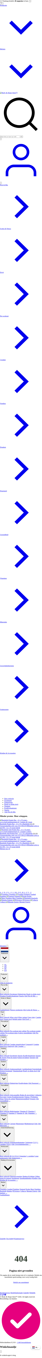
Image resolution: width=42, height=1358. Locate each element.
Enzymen (3, 1097)
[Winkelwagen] (1, 183)
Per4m (28, 1189)
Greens (9, 1097)
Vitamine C (32, 1111)
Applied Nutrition (13, 1189)
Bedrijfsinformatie (17, 1293)
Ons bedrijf (10, 1239)
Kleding (35, 1178)
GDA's (8, 1144)
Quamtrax (3, 1189)
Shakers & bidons (29, 1176)
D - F (6, 892)
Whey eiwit (14, 1017)
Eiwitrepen (8, 800)
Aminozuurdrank (15, 1069)
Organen (33, 1099)
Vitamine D (4, 1113)
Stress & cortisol (9, 1099)
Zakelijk (3, 1239)
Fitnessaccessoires (16, 1176)
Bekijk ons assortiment (21, 1282)
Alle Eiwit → (26, 1019)
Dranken (7, 806)
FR (5, 968)
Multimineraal (29, 1124)
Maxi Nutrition (35, 1189)
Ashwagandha (14, 1095)
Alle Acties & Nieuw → (31, 1010)
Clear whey (31, 1017)
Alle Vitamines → (31, 1113)
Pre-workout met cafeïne (18, 1031)
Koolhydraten (23, 1083)
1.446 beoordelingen (24, 1342)
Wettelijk (32, 1293)
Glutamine (22, 1156)
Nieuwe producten (16, 1010)
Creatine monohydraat (17, 1044)
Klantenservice (19, 1239)
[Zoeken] (2, 3)
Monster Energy (31, 1191)
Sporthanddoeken (26, 1178)
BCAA (12, 1156)
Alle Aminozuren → (15, 1158)
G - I (9, 892)
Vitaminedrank (18, 1071)
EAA (17, 1156)
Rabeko (9, 1191)
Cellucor (23, 1191)
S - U (25, 892)
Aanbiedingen (5, 1010)
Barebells (3, 1191)
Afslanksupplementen (17, 1142)
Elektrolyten (8, 802)
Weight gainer (17, 1019)
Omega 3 (27, 1097)
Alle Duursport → (34, 1083)
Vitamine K (20, 1113)
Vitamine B (23, 1111)
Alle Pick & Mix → (31, 996)
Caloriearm (28, 1142)
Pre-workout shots (11, 1033)
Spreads (32, 1057)
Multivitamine (14, 1111)
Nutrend (22, 1189)
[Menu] (1, 3)
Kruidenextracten (18, 1097)
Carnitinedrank (27, 1069)
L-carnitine (30, 1156)
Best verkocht (9, 799)
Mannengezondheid (22, 1099)
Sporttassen (15, 1178)
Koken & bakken (23, 1057)
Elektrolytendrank (6, 1071)
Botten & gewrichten (27, 1095)
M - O (17, 892)
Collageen (38, 1095)
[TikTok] (3, 1295)
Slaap (2, 1099)
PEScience (16, 1191)
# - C (1, 892)
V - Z (29, 892)
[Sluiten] (7, 946)
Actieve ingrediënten (25, 1033)
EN (5, 970)
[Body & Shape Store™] (9, 93)
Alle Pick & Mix (10, 812)
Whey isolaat (22, 1017)
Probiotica (34, 1097)
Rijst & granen (12, 1057)
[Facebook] (5, 1295)
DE (5, 967)
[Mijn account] (21, 181)
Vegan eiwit (8, 1019)
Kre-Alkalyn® (9, 1046)
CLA (34, 1142)
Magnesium (20, 1124)
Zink (35, 1124)
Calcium (13, 1124)
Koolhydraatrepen (10, 808)
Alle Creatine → (20, 1046)
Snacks (6, 810)
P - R (21, 892)
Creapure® (29, 1044)
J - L (13, 892)
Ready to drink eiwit (11, 804)
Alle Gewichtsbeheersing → (21, 1144)
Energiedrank (36, 1069)
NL (5, 965)
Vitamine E (12, 1113)
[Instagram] (1, 1295)
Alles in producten (6, 983)
